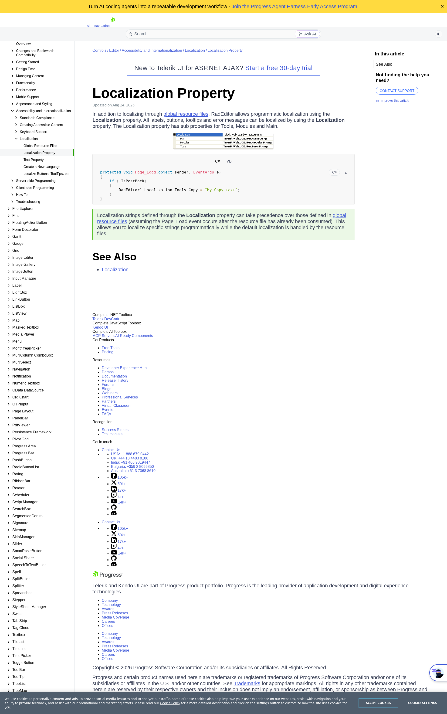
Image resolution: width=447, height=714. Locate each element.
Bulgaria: (132, 467)
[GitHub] (114, 509)
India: (130, 462)
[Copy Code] (347, 172)
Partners (109, 401)
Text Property (34, 160)
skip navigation (98, 26)
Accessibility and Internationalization (152, 50)
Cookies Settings (422, 703)
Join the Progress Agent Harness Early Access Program (294, 6)
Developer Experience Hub (124, 368)
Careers (108, 621)
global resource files (185, 114)
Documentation (114, 376)
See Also (114, 257)
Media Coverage (115, 617)
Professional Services (120, 397)
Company (110, 600)
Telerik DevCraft (105, 319)
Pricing (107, 352)
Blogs (106, 389)
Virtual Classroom (116, 406)
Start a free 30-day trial (278, 67)
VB (229, 161)
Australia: (133, 471)
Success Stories (115, 430)
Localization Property (39, 153)
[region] (223, 703)
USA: (130, 454)
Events (107, 410)
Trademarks (247, 683)
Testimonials (112, 434)
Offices (107, 626)
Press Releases (115, 613)
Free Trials (110, 348)
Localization (195, 50)
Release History (115, 380)
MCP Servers (103, 336)
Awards (108, 609)
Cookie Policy (170, 703)
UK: (129, 458)
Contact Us (111, 450)
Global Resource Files (40, 146)
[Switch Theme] (438, 34)
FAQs (106, 414)
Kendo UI (100, 327)
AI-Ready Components (134, 336)
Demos (108, 372)
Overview (23, 44)
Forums (108, 385)
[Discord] (114, 514)
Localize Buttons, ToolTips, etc (46, 174)
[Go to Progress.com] (107, 577)
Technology (111, 605)
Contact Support (397, 91)
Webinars (110, 393)
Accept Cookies (378, 703)
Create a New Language (42, 167)
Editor (114, 50)
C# (217, 161)
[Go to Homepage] (113, 26)
